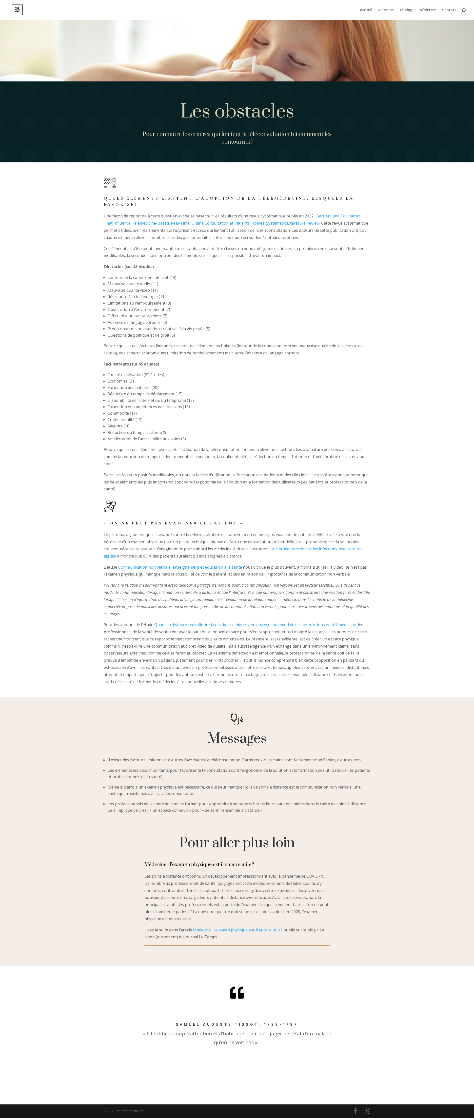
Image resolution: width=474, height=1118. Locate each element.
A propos (386, 10)
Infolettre (427, 10)
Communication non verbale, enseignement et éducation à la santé (180, 567)
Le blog (406, 10)
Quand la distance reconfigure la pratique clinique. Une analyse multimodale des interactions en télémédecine (255, 624)
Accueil (366, 10)
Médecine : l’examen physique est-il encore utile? (237, 930)
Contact (449, 10)
